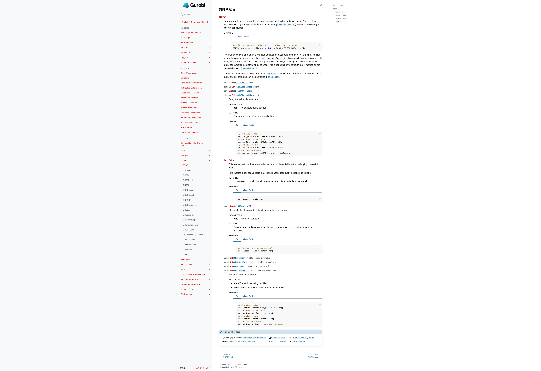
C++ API (184, 155)
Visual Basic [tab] (243, 36)
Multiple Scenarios (188, 107)
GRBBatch (187, 250)
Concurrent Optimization (191, 83)
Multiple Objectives (188, 102)
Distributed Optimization (191, 88)
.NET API (184, 165)
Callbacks (184, 78)
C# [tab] (232, 36)
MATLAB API (186, 264)
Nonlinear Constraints (190, 112)
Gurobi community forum (303, 337)
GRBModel (188, 180)
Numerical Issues (188, 62)
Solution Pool (186, 127)
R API (182, 269)
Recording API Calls (189, 122)
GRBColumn (188, 230)
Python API (185, 259)
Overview (187, 170)
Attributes (184, 47)
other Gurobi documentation (242, 341)
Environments (186, 42)
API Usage (185, 38)
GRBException (189, 244)
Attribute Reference (189, 279)
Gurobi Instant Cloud (189, 93)
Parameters (185, 52)
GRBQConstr (189, 195)
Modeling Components (190, 32)
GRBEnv (186, 175)
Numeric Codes (187, 289)
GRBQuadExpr (189, 220)
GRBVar (186, 185)
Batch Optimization (188, 73)
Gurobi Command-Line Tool (192, 274)
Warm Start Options (189, 132)
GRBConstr (188, 190)
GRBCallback (189, 239)
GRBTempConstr (190, 225)
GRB (185, 254)
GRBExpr (187, 210)
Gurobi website (278, 337)
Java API (184, 160)
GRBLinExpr (188, 215)
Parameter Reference (190, 284)
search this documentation (254, 337)
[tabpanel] (275, 45)
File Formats (186, 294)
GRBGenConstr (190, 205)
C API (182, 150)
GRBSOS (187, 200)
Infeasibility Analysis (189, 98)
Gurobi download (279, 341)
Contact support (299, 341)
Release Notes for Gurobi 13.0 (191, 144)
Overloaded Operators (193, 235)
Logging (184, 57)
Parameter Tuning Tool (190, 117)
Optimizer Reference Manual (194, 22)
